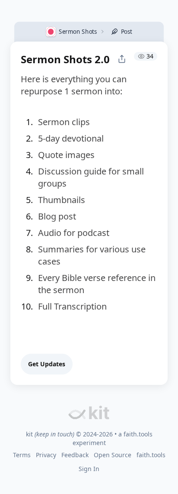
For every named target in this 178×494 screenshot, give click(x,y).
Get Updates (46, 364)
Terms (22, 455)
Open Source (112, 455)
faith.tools (138, 434)
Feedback (75, 455)
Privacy (46, 455)
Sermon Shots (78, 31)
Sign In (89, 469)
